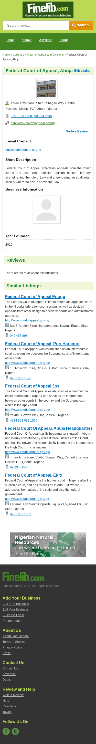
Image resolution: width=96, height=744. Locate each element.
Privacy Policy (12, 647)
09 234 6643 (19, 467)
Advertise (45, 40)
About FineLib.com (16, 636)
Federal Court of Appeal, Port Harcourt (42, 344)
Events (63, 40)
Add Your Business (16, 604)
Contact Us (10, 668)
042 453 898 (19, 336)
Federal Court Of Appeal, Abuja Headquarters (49, 428)
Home (10, 40)
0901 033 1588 (22, 116)
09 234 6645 (43, 116)
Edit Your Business (16, 609)
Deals (7, 680)
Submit (26, 40)
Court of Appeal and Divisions (45, 54)
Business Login (13, 615)
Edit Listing (82, 70)
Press (6, 653)
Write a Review (77, 131)
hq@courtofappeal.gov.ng (23, 150)
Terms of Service (14, 642)
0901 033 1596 (20, 378)
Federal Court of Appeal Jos (32, 386)
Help (6, 701)
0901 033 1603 (20, 514)
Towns (7, 712)
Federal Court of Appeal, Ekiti (33, 475)
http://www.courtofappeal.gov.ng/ (27, 363)
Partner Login (12, 621)
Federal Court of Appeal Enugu (35, 297)
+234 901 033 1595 (23, 420)
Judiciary (18, 54)
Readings (9, 706)
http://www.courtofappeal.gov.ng (33, 123)
